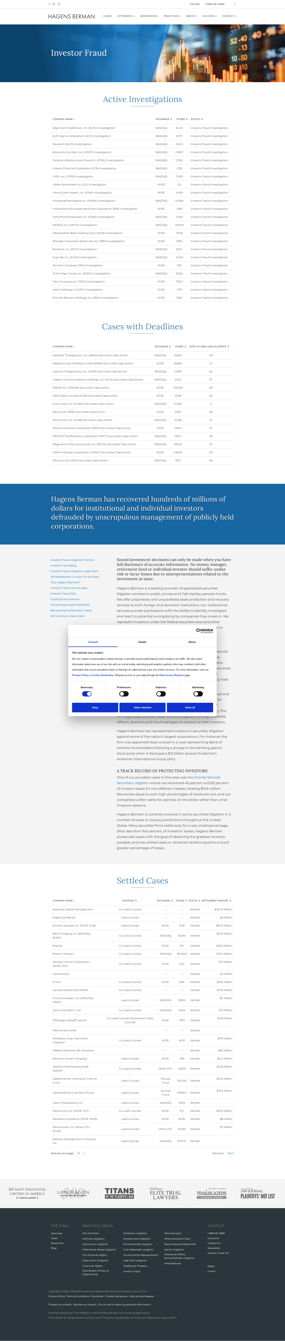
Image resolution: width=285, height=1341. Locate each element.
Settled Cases (142, 880)
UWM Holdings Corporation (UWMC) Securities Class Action (92, 452)
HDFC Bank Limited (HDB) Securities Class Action (85, 395)
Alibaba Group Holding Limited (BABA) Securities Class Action (93, 363)
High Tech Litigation (135, 1260)
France (211, 1271)
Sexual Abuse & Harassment (180, 1244)
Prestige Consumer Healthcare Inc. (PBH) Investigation (89, 241)
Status (195, 119)
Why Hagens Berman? (65, 582)
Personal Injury (173, 1233)
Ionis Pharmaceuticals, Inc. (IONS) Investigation (84, 216)
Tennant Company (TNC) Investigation (78, 265)
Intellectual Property (135, 1265)
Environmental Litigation (137, 1244)
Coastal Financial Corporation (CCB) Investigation (85, 168)
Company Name (66, 119)
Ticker (180, 119)
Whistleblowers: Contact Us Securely (74, 576)
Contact (228, 16)
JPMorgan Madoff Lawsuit (70, 1020)
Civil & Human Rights (94, 1255)
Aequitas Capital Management (73, 909)
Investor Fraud (131, 1271)
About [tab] (192, 641)
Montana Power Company (70, 1058)
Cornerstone (61, 974)
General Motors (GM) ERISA (70, 990)
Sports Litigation (174, 1249)
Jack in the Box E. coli (67, 1010)
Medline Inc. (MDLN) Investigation (75, 225)
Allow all (190, 707)
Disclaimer (97, 1296)
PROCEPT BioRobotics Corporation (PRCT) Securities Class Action (95, 436)
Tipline (195, 4)
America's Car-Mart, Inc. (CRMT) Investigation (82, 152)
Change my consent (60, 1304)
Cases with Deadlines (142, 326)
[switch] (124, 693)
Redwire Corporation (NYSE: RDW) (75, 1119)
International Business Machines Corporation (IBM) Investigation (95, 208)
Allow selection (142, 707)
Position (128, 900)
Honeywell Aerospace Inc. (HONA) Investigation (84, 200)
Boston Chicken (63, 953)
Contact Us (214, 1243)
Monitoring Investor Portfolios (70, 604)
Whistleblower (172, 1263)
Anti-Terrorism (90, 1233)
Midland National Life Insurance (73, 1050)
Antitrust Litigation (93, 1238)
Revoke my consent (85, 1304)
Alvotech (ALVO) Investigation (72, 144)
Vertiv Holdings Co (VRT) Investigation (78, 289)
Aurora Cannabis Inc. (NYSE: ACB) (74, 925)
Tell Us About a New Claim (67, 616)
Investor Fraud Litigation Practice (72, 560)
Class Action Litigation (95, 1260)
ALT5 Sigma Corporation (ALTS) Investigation (82, 136)
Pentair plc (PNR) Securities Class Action (79, 412)
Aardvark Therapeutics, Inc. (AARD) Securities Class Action (90, 355)
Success (209, 16)
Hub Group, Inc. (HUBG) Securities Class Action (83, 403)
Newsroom (148, 16)
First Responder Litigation (138, 1249)
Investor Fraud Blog (63, 565)
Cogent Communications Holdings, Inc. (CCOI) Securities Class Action (98, 379)
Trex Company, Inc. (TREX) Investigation (79, 281)
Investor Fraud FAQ (63, 593)
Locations (213, 1238)
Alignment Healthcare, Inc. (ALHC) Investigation (84, 128)
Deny (95, 707)
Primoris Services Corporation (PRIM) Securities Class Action (92, 428)
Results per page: (62, 1153)
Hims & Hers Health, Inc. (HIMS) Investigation (82, 192)
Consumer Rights (92, 1265)
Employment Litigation (136, 1238)
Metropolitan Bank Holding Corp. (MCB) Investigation (88, 233)
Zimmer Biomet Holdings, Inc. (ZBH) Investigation (85, 297)
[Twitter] (53, 4)
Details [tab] (143, 641)
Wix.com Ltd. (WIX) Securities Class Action (80, 460)
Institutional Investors (64, 599)
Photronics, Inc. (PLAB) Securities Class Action (82, 420)
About (190, 16)
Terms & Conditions (78, 1296)
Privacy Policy (56, 1296)
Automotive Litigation (95, 1244)
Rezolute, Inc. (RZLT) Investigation (75, 249)
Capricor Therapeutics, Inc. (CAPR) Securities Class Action (90, 371)
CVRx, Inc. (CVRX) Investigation (73, 176)
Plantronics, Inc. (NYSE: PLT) (71, 1110)
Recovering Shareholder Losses (71, 610)
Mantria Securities (64, 1030)
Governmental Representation (140, 1255)
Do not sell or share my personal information (124, 1304)
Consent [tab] (93, 641)
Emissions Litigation (135, 1233)
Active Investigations (142, 99)
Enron (57, 982)
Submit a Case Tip (218, 1253)
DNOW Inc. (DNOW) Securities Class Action (81, 387)
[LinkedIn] (59, 4)
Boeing (57, 945)
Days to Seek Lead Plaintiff (207, 346)
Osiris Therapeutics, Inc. (68, 1102)
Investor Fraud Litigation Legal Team (74, 571)
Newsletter (214, 1248)
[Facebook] (49, 4)
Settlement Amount (215, 900)
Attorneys (125, 16)
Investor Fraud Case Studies (68, 588)
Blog (54, 1248)
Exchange (162, 119)
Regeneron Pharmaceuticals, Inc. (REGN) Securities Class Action (95, 444)
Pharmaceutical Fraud (177, 1238)
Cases (107, 16)
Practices (171, 16)
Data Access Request (142, 1296)
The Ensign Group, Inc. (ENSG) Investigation (81, 273)
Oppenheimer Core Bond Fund (73, 1092)
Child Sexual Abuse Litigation (99, 1249)
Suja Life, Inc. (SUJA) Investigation (75, 257)
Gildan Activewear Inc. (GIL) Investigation (79, 184)
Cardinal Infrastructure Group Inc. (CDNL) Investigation (88, 160)
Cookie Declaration (117, 1296)
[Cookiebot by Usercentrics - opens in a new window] (198, 631)
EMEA (211, 1266)
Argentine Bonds (64, 917)
